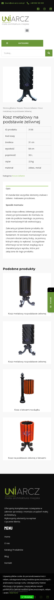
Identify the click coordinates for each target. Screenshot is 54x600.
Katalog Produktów (13, 549)
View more (13, 593)
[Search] (48, 53)
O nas (7, 543)
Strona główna (9, 108)
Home (7, 536)
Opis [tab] (8, 188)
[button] (27, 30)
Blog (6, 556)
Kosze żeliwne (30, 108)
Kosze (20, 108)
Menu (8, 528)
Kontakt (8, 562)
